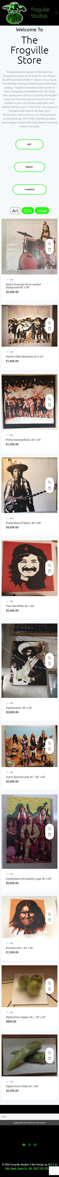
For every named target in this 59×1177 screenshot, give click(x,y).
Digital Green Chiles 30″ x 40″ (22, 1086)
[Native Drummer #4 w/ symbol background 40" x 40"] (49, 244)
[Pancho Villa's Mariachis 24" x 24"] (49, 323)
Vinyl (42, 210)
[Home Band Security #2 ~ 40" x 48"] (49, 743)
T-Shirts (29, 189)
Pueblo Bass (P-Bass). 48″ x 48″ (23, 522)
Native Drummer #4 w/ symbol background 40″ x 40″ (23, 286)
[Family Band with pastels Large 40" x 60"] (49, 829)
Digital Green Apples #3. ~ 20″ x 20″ (26, 1017)
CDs (28, 210)
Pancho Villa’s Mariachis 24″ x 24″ (25, 356)
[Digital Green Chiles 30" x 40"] (49, 1052)
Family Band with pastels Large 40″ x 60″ (29, 878)
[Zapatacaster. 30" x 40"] (49, 658)
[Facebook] (23, 1144)
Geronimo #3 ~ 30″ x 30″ (19, 947)
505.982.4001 (47, 1168)
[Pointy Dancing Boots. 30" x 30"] (49, 399)
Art (29, 144)
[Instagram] (35, 1144)
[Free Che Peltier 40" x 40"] (49, 565)
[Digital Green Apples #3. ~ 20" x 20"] (49, 983)
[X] (29, 1144)
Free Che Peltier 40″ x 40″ (20, 606)
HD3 (50, 1164)
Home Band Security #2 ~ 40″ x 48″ (26, 776)
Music (29, 167)
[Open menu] (56, 13)
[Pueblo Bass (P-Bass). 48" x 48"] (49, 482)
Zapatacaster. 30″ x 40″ (19, 707)
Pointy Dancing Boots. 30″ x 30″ (23, 439)
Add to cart (49, 249)
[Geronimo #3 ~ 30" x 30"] (49, 914)
